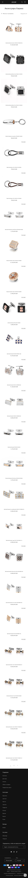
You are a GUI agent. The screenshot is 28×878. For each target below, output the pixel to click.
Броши (4, 816)
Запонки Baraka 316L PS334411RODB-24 (14, 726)
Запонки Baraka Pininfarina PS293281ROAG (14, 478)
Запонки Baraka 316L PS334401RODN (14, 695)
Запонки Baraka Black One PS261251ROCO (14, 105)
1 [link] (10, 765)
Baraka (4, 827)
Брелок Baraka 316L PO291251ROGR (14, 167)
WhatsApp (5, 835)
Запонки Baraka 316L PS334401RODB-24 (14, 664)
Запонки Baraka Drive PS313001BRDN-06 (14, 602)
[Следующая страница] (17, 765)
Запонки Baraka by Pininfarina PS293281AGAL (14, 229)
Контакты (5, 775)
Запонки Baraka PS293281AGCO (14, 447)
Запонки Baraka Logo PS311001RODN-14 (14, 540)
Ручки (4, 819)
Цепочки (4, 798)
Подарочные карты (7, 787)
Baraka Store (12, 869)
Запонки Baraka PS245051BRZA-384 (14, 353)
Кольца (4, 810)
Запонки (4, 804)
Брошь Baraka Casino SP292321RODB (14, 260)
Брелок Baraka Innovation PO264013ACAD (14, 136)
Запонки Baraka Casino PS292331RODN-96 (14, 42)
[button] (2, 2)
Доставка (5, 778)
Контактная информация (18, 875)
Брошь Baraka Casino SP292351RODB (14, 291)
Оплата (4, 781)
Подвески (5, 807)
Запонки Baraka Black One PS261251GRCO (14, 74)
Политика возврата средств (16, 871)
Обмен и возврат (6, 784)
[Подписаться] (23, 847)
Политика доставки (9, 875)
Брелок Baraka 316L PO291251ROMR (14, 198)
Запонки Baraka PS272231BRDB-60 (14, 384)
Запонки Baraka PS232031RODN (14, 322)
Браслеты (5, 795)
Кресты (4, 801)
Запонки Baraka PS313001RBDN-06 (14, 633)
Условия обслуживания (21, 873)
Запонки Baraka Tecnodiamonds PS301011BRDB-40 (14, 509)
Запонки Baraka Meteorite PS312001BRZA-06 (14, 571)
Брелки (4, 813)
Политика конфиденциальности (10, 873)
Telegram (5, 838)
